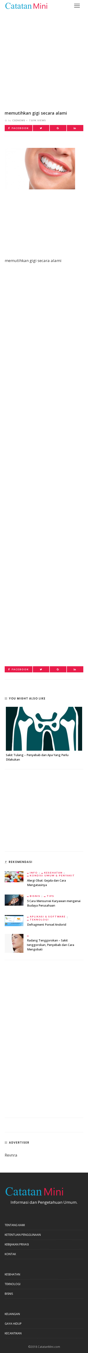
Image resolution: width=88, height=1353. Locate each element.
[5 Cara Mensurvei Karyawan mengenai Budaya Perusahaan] (14, 899)
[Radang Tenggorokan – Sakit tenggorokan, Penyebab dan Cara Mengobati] (14, 943)
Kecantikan (13, 1333)
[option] (44, 734)
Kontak (10, 1254)
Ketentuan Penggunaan (23, 1235)
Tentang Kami (15, 1225)
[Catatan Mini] (26, 5)
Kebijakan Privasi (17, 1244)
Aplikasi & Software (48, 916)
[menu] (77, 5)
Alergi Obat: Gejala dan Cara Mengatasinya (46, 882)
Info (34, 872)
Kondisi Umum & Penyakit (52, 875)
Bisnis (35, 896)
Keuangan (12, 1314)
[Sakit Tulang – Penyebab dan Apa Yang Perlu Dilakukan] (44, 729)
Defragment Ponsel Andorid (46, 925)
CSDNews (18, 120)
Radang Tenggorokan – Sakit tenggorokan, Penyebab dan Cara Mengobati (50, 944)
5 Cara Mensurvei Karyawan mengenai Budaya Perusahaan (53, 903)
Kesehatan (53, 872)
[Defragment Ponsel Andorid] (14, 920)
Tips (50, 896)
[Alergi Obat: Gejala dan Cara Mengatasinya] (14, 876)
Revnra (11, 1155)
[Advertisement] (44, 57)
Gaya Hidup (13, 1324)
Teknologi (39, 919)
